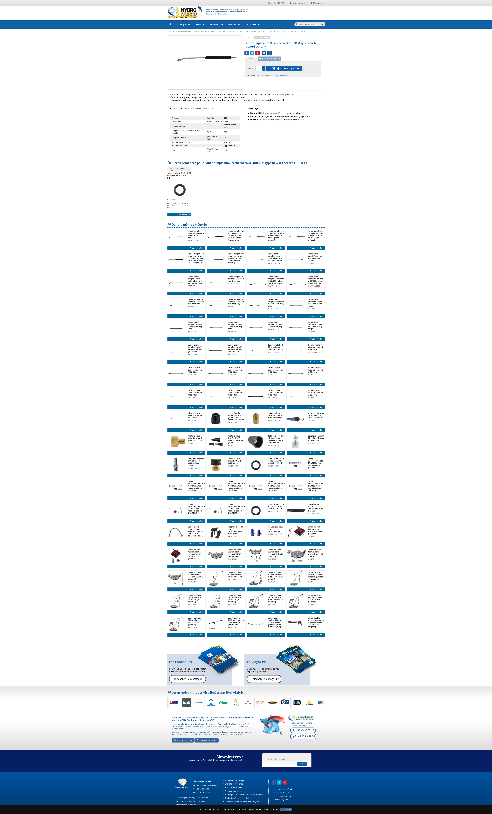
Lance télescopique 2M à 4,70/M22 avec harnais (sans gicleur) (316, 463)
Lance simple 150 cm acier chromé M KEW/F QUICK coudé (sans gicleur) (276, 235)
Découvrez (207, 24)
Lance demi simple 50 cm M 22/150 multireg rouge (315, 302)
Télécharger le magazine (264, 679)
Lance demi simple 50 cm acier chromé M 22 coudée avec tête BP (195, 281)
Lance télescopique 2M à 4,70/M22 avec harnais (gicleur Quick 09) (196, 485)
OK (302, 763)
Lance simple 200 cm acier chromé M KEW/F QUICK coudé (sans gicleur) (316, 235)
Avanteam (192, 732)
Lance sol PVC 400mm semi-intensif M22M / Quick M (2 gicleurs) (195, 554)
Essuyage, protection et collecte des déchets (243, 794)
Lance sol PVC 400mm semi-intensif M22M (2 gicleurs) (315, 530)
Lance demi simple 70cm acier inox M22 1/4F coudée (316, 257)
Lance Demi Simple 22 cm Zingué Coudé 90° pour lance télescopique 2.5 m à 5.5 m (196, 532)
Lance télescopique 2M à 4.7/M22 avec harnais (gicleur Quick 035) (276, 485)
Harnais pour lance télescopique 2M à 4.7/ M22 (316, 507)
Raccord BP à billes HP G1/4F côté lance (234, 461)
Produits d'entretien (233, 787)
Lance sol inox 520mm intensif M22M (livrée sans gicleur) (276, 575)
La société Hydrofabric (283, 789)
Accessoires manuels (233, 791)
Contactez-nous (253, 24)
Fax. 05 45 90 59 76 (201, 792)
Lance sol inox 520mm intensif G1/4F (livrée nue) (236, 574)
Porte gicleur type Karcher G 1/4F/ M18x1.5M (275, 415)
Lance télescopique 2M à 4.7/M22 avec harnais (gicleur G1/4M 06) (196, 508)
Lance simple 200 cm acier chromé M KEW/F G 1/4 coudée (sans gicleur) (236, 258)
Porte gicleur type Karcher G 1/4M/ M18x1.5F (195, 438)
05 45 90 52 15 (277, 3)
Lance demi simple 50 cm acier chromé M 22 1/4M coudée (275, 257)
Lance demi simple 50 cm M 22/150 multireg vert (195, 325)
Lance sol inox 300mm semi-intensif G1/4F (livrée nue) (234, 553)
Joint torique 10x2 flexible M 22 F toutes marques (316, 415)
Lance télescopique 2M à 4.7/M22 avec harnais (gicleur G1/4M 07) (236, 508)
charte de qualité (228, 732)
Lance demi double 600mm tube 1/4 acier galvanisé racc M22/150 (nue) (274, 622)
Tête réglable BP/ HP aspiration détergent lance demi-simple (276, 439)
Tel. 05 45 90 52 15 (201, 789)
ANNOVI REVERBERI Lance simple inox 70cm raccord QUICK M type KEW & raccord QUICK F (273, 31)
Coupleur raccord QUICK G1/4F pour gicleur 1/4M (316, 438)
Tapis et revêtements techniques (238, 798)
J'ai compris (286, 809)
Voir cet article (184, 214)
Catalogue (181, 24)
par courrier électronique (206, 785)
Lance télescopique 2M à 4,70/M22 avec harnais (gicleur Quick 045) (236, 485)
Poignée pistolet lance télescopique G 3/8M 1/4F (235, 530)
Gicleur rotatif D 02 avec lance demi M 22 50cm (275, 347)
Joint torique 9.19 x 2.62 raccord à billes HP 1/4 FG (179, 175)
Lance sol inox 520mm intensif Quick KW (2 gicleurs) (195, 598)
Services (232, 24)
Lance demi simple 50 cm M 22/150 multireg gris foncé (195, 348)
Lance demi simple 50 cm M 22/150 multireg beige (315, 325)
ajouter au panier (287, 68)
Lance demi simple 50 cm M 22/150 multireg (275, 324)
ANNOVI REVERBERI (262, 37)
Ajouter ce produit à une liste (260, 76)
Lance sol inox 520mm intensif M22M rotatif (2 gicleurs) (275, 598)
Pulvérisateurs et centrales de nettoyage (241, 801)
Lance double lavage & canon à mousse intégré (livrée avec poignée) (316, 622)
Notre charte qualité (282, 792)
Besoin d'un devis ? (271, 59)
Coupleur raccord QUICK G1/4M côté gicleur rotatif (196, 462)
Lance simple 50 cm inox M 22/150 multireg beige (236, 301)
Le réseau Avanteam (282, 796)
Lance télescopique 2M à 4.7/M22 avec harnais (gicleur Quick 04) (316, 485)
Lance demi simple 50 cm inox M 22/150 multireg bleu (276, 302)
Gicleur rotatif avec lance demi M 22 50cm (315, 347)
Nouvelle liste (283, 76)
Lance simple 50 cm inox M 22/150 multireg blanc (236, 279)
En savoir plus (184, 740)
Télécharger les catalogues (187, 679)
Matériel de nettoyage (234, 780)
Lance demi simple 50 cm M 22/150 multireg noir (235, 325)
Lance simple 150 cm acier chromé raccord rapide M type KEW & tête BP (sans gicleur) (196, 258)
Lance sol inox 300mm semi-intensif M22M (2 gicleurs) (195, 575)
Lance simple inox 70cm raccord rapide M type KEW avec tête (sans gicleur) (236, 235)
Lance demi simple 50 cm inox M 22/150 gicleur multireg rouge (276, 280)
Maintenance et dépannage (188, 804)
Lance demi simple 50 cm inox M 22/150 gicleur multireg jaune (316, 280)
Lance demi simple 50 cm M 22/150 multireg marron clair (235, 348)
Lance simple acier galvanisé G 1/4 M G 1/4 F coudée (196, 234)
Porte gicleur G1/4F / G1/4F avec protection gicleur (235, 439)
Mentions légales (280, 799)
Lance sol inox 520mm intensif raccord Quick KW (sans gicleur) (316, 575)
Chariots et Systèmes (233, 784)
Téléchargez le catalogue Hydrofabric (192, 797)
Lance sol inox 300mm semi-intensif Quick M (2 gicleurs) (275, 553)
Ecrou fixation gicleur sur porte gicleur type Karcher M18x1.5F (236, 416)
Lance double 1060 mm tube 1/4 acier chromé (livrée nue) (236, 621)
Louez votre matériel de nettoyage (191, 801)
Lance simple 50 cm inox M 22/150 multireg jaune (196, 301)
